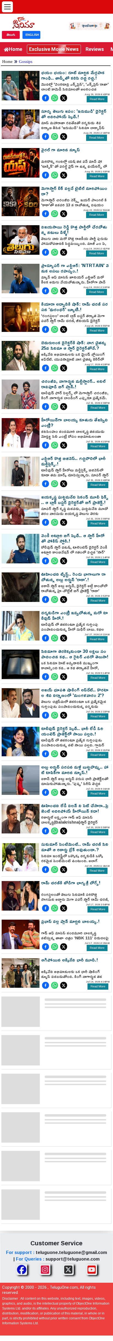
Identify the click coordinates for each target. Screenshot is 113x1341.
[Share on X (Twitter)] (63, 98)
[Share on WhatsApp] (54, 98)
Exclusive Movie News (54, 49)
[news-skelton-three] (56, 1088)
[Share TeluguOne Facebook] (21, 1269)
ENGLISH (32, 34)
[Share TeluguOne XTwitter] (68, 1269)
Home (15, 49)
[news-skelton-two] (56, 1049)
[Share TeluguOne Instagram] (44, 1269)
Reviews (95, 49)
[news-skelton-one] (56, 1011)
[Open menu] (7, 6)
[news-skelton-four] (56, 1126)
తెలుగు (11, 34)
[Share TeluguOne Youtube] (91, 1269)
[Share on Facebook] (45, 98)
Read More (97, 99)
